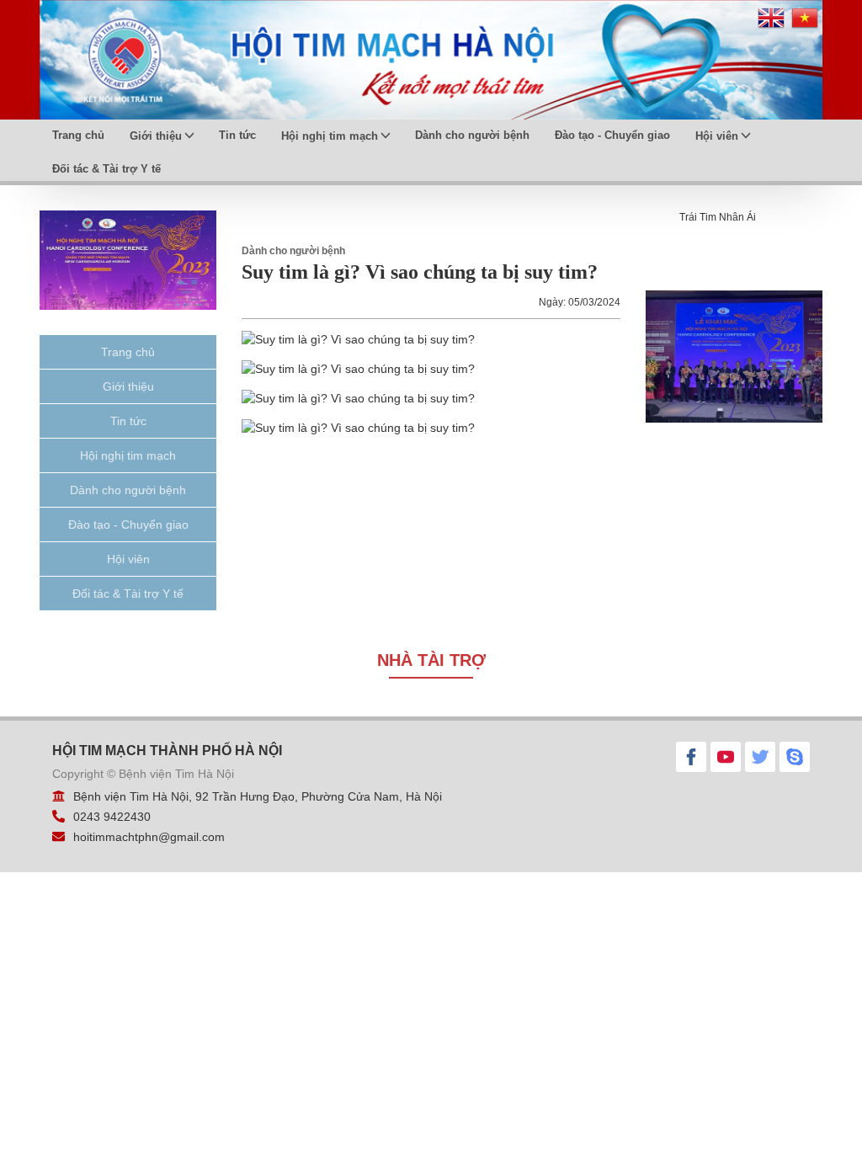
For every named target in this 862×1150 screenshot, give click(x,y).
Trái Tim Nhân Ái (717, 217)
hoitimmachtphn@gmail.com (149, 837)
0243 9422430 (112, 816)
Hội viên (716, 136)
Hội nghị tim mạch (329, 136)
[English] (771, 24)
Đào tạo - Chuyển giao (612, 135)
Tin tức (237, 135)
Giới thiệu (156, 136)
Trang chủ (78, 135)
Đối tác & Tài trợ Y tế (106, 168)
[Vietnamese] (804, 24)
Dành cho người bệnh (472, 135)
